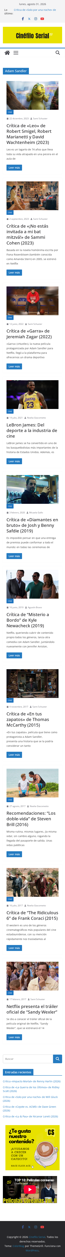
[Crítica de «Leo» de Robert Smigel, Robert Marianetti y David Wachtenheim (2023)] (32, 95)
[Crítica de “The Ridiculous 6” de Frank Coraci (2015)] (32, 882)
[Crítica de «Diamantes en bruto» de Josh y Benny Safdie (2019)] (32, 489)
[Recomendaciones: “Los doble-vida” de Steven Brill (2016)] (32, 783)
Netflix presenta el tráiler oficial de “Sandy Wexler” (32, 1009)
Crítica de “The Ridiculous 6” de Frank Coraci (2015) (32, 915)
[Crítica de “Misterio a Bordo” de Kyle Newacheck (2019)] (32, 584)
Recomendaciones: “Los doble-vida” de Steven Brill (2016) (31, 818)
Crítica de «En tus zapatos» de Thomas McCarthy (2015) (27, 719)
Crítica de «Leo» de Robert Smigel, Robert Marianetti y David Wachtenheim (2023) (28, 134)
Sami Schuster (40, 118)
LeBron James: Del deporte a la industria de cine (31, 430)
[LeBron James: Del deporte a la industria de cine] (32, 394)
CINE (10, 112)
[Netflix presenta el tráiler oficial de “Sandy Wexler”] (32, 976)
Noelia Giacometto (36, 417)
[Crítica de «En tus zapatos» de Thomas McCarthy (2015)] (32, 683)
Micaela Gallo (36, 512)
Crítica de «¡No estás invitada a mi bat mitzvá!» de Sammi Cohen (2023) (27, 234)
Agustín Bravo (35, 607)
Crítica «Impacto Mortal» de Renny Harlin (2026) (31, 1081)
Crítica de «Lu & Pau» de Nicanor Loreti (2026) (30, 1116)
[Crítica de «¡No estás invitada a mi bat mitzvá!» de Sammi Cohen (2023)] (32, 195)
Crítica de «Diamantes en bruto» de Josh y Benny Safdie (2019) (32, 525)
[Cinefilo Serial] (7, 52)
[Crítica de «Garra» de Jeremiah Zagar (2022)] (32, 300)
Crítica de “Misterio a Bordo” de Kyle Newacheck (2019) (27, 619)
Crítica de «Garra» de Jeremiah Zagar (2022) (29, 333)
